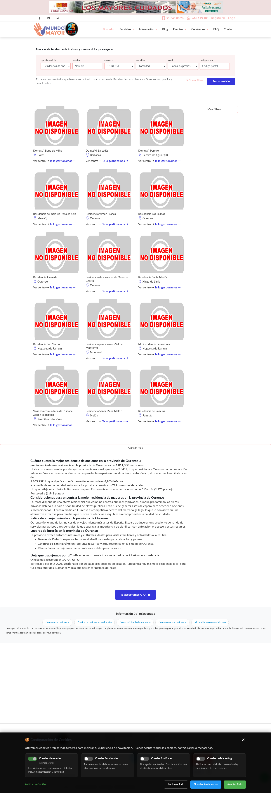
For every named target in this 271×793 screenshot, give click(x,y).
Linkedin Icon (48, 18)
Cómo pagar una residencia (172, 622)
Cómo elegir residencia (57, 622)
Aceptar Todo (234, 784)
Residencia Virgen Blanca (101, 214)
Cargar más (135, 447)
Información (146, 29)
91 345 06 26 (175, 18)
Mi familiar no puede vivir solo (210, 622)
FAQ (216, 29)
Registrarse (218, 18)
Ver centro (39, 161)
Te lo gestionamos (61, 161)
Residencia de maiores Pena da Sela (54, 214)
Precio (171, 60)
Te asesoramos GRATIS (135, 594)
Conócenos (198, 29)
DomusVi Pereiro (148, 150)
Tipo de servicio (48, 60)
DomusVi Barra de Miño (47, 150)
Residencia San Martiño (47, 344)
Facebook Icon (39, 18)
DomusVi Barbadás (97, 150)
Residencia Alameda (45, 277)
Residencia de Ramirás (151, 411)
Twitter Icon (57, 18)
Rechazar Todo (176, 784)
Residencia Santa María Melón (104, 411)
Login (231, 18)
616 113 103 (200, 18)
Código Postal (206, 60)
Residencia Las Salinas (151, 214)
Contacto (229, 29)
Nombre (76, 60)
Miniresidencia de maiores (154, 344)
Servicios (125, 29)
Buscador (109, 29)
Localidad (140, 60)
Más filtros (214, 109)
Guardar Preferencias (206, 784)
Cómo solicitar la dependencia (135, 622)
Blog (165, 29)
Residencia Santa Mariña (152, 277)
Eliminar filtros (195, 80)
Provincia (108, 60)
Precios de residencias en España (94, 622)
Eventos (178, 29)
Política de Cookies (35, 784)
